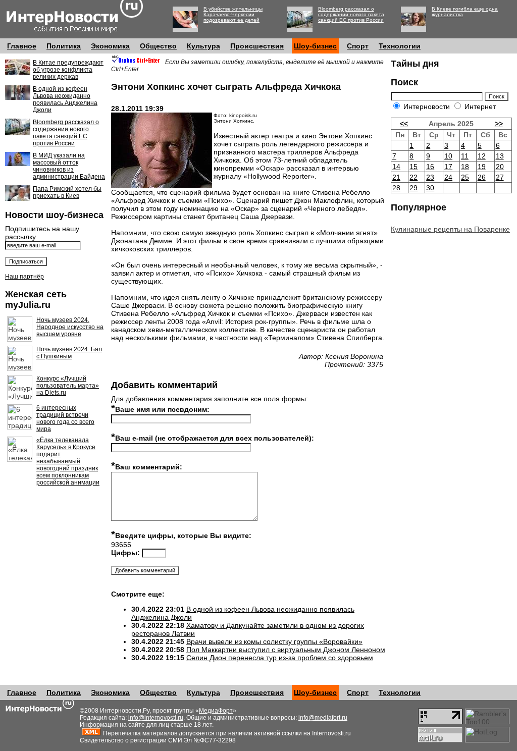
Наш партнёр (24, 276)
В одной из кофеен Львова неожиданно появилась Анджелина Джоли (65, 99)
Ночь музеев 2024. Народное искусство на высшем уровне (70, 327)
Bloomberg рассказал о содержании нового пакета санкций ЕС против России (351, 14)
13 (500, 156)
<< (404, 124)
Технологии (400, 46)
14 (396, 167)
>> (499, 124)
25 (465, 177)
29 (413, 188)
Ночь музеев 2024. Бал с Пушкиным (69, 353)
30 (430, 188)
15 (413, 167)
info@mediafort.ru (322, 717)
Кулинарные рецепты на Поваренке (450, 229)
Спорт (358, 46)
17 (448, 167)
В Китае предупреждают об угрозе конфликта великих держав (68, 69)
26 (482, 177)
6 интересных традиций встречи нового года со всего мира (65, 418)
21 (396, 177)
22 (413, 177)
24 (448, 177)
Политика (63, 46)
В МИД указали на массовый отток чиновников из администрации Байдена (69, 166)
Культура (203, 46)
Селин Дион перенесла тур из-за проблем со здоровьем (279, 658)
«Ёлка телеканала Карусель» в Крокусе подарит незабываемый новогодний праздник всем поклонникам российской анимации (67, 461)
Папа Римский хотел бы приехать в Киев (67, 192)
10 (448, 156)
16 (430, 167)
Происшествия (257, 46)
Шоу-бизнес (315, 46)
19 (482, 167)
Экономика (110, 46)
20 (500, 167)
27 (500, 177)
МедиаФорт (216, 710)
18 (465, 167)
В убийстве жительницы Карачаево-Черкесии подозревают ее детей (233, 14)
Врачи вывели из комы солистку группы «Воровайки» (274, 641)
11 (465, 156)
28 (396, 188)
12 (482, 156)
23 (430, 177)
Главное (21, 46)
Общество (158, 46)
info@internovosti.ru (155, 717)
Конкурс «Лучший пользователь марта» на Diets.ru (67, 385)
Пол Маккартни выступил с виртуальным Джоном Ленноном (285, 650)
